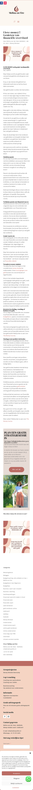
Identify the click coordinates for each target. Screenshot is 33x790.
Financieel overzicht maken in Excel (14, 597)
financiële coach (8, 603)
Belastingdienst (8, 572)
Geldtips (5, 614)
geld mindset (21, 386)
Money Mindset (14, 43)
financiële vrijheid (10, 261)
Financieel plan (8, 600)
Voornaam (6, 743)
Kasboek (5, 617)
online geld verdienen (10, 628)
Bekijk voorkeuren (16, 783)
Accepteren (16, 773)
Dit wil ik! (17, 469)
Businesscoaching (8, 686)
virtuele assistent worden (11, 639)
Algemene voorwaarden (10, 695)
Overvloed (6, 636)
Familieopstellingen (9, 594)
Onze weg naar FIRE (9, 634)
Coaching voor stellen (10, 682)
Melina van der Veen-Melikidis (16, 41)
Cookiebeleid (15, 787)
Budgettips (6, 586)
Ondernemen (7, 622)
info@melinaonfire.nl (9, 649)
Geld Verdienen (8, 605)
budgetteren (7, 317)
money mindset (17, 268)
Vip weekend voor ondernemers (13, 688)
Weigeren (17, 778)
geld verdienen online (10, 608)
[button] (30, 753)
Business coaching (9, 591)
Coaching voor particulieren (12, 680)
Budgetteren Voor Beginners (12, 583)
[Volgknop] (4, 716)
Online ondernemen (9, 631)
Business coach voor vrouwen (12, 589)
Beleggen (6, 575)
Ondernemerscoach (9, 625)
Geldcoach (6, 611)
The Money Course (9, 336)
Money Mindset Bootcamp (11, 672)
